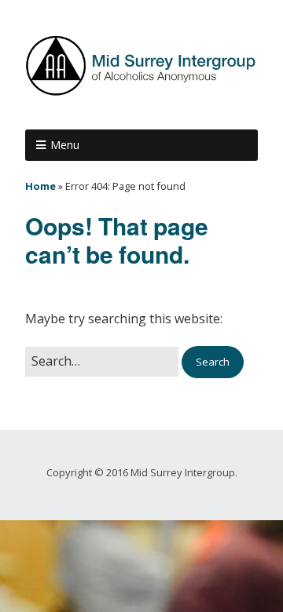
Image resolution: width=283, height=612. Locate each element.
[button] (213, 362)
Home (40, 186)
